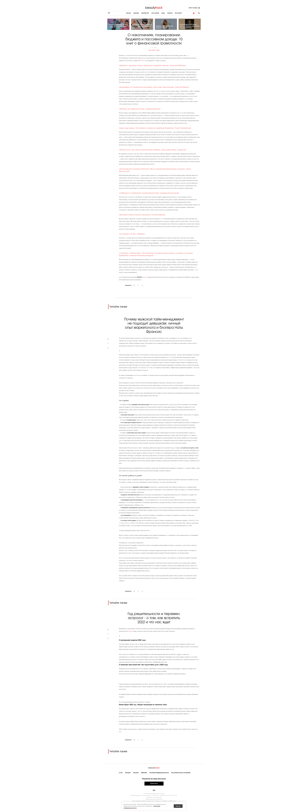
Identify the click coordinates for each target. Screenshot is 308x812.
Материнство (145, 13)
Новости (170, 13)
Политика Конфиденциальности (159, 772)
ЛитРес (143, 60)
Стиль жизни (151, 50)
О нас (121, 772)
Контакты (128, 772)
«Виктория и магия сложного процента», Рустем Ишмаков (142, 215)
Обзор (158, 50)
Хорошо (178, 806)
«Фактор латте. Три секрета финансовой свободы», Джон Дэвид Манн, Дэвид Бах (152, 150)
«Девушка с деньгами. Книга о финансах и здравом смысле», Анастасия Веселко (152, 65)
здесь (130, 631)
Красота (128, 13)
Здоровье (136, 13)
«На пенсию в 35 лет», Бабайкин (132, 234)
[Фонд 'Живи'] (194, 13)
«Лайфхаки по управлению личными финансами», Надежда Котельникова (149, 193)
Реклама (136, 772)
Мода (163, 13)
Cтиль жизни (155, 13)
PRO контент (178, 13)
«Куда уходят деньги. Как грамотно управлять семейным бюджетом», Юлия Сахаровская (155, 128)
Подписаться (154, 783)
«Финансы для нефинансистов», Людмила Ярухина (139, 109)
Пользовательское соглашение (180, 772)
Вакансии (144, 772)
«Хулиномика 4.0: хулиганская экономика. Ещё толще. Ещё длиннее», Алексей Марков (154, 87)
